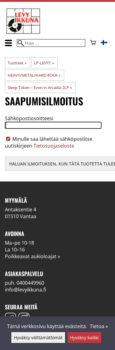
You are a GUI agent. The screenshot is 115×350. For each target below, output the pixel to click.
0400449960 (30, 282)
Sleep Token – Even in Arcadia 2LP (40, 87)
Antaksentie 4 (20, 209)
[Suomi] (105, 43)
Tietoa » (99, 326)
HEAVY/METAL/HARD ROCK (34, 75)
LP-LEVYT (44, 63)
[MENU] (8, 43)
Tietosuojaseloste (53, 145)
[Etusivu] (23, 33)
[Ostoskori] (93, 43)
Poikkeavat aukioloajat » (32, 256)
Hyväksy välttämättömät (38, 337)
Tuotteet (17, 63)
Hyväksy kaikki (84, 337)
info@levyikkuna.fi (25, 289)
